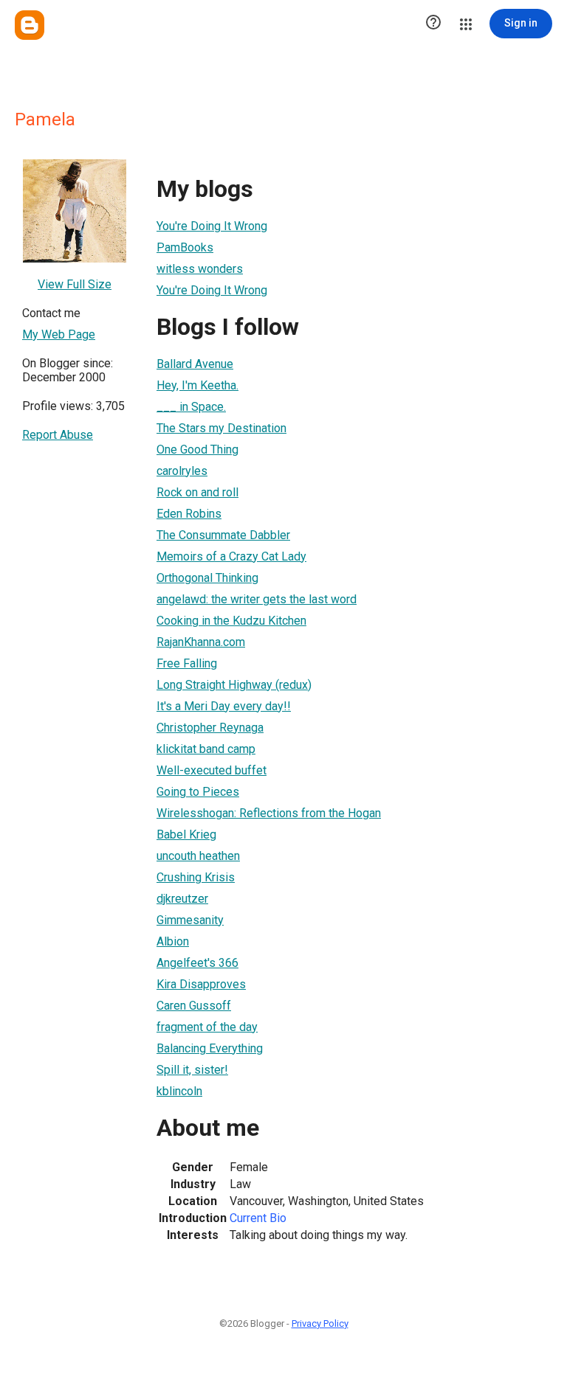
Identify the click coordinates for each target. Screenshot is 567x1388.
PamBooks (185, 247)
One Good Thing (197, 450)
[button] (433, 23)
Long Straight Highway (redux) (234, 685)
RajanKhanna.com (201, 642)
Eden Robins (189, 514)
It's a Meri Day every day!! (224, 706)
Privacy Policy (320, 1323)
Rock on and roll (197, 492)
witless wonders (200, 269)
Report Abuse (57, 435)
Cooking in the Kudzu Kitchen (231, 621)
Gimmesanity (190, 920)
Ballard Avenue (195, 364)
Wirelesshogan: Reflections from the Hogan (269, 813)
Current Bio (258, 1218)
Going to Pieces (198, 792)
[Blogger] (29, 25)
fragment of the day (207, 1027)
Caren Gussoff (194, 1006)
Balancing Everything (210, 1048)
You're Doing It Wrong (212, 226)
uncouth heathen (198, 856)
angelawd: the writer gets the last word (257, 599)
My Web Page (58, 334)
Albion (173, 941)
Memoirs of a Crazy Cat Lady (231, 556)
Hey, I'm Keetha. (197, 385)
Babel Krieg (186, 834)
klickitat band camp (206, 749)
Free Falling (187, 663)
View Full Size (74, 284)
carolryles (182, 471)
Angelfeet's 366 (197, 963)
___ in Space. (191, 407)
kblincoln (179, 1091)
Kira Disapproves (201, 984)
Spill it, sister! (192, 1070)
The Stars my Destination (221, 428)
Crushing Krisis (196, 877)
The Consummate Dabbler (223, 535)
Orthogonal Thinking (207, 578)
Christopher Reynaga (210, 728)
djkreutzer (182, 899)
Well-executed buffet (212, 770)
